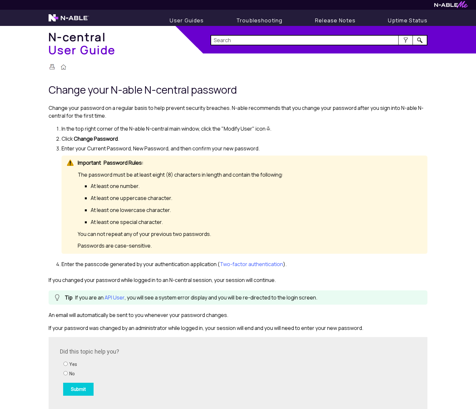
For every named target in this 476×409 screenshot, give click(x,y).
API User (115, 297)
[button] (405, 40)
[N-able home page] (69, 20)
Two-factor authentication (251, 264)
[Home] (63, 67)
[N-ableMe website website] (451, 6)
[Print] (52, 66)
